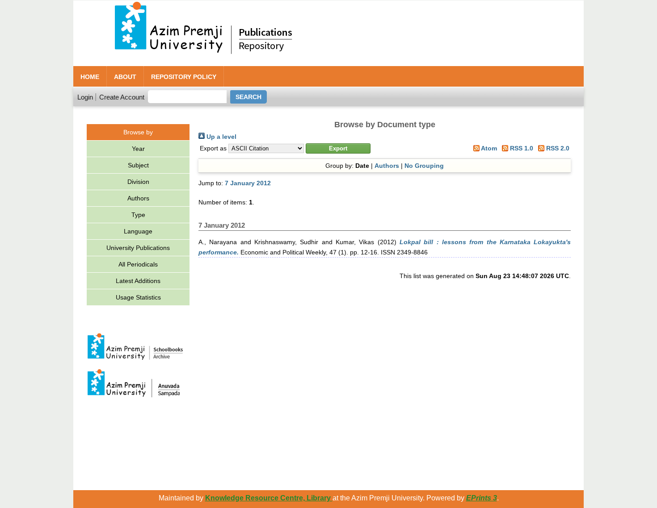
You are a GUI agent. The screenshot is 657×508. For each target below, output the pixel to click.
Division (138, 181)
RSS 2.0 (556, 148)
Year (138, 148)
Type (138, 214)
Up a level (220, 136)
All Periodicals (138, 264)
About (125, 76)
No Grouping (424, 165)
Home (89, 76)
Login (85, 97)
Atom (488, 148)
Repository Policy (183, 76)
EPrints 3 (481, 498)
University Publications (138, 247)
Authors (138, 198)
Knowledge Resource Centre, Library (269, 498)
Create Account (121, 97)
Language (138, 231)
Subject (138, 165)
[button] (338, 148)
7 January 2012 (248, 183)
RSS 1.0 (520, 148)
